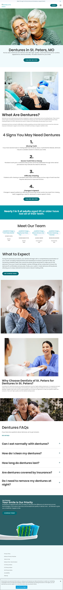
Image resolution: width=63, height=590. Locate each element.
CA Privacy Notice (8, 564)
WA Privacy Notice (8, 570)
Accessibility (7, 573)
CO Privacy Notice (8, 567)
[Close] (60, 581)
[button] (60, 5)
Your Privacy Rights (22, 587)
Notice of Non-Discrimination (10, 562)
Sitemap (6, 575)
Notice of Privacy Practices (10, 556)
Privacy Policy (7, 553)
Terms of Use (7, 559)
